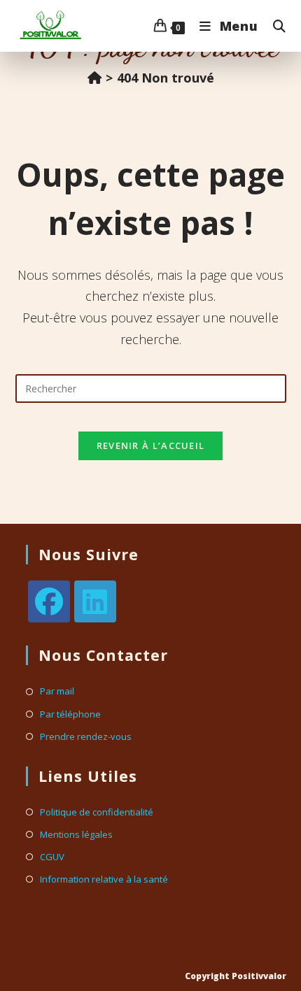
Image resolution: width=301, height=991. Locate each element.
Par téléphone (70, 714)
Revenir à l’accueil (151, 445)
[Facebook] (49, 601)
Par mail (57, 691)
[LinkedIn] (95, 601)
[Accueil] (95, 77)
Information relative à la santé (104, 879)
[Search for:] (274, 25)
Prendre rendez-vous (86, 737)
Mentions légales (76, 835)
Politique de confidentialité (96, 812)
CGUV (52, 857)
